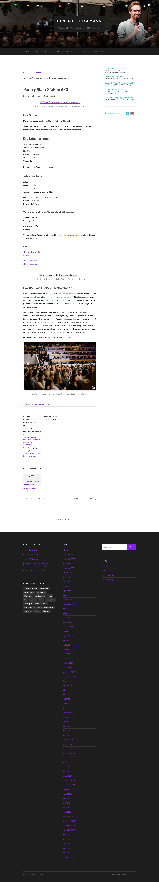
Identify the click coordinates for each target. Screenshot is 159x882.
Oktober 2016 (68, 789)
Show (37, 604)
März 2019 (67, 703)
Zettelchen (28, 611)
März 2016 (67, 812)
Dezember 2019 (69, 672)
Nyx (25, 600)
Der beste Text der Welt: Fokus (34, 570)
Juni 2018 (66, 731)
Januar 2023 (67, 600)
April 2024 (67, 582)
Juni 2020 (66, 654)
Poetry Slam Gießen (32, 252)
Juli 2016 (66, 798)
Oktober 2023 (68, 586)
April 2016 (67, 807)
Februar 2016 (68, 816)
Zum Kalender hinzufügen (37, 404)
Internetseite (41, 592)
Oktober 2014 (68, 857)
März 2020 (67, 658)
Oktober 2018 (68, 717)
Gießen (25, 437)
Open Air (33, 600)
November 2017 (69, 753)
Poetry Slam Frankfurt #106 (35, 499)
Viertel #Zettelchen (30, 559)
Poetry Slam (27, 439)
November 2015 (69, 825)
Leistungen (70, 52)
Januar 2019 (67, 708)
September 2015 (69, 830)
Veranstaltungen (41, 52)
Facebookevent (31, 264)
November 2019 (69, 676)
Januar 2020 (67, 667)
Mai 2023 (66, 595)
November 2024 (69, 568)
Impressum (98, 52)
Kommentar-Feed (108, 575)
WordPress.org (107, 580)
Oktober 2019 (68, 681)
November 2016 (69, 785)
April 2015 (67, 844)
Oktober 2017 (68, 758)
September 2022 (69, 604)
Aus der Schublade (30, 550)
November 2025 (69, 559)
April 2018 (67, 735)
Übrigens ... (46, 611)
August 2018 (67, 722)
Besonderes (44, 588)
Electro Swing (29, 592)
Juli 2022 (66, 609)
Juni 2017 (66, 762)
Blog (27, 52)
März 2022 (67, 622)
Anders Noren (125, 875)
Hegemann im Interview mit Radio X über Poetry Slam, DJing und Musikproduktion (38, 564)
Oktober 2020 (68, 649)
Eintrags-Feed (107, 571)
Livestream (28, 596)
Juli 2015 (66, 834)
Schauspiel (28, 604)
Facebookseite (30, 260)
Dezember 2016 (69, 780)
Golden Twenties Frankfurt (84, 499)
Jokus (26, 255)
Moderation (33, 437)
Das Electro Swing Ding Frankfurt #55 (119, 98)
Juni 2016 (66, 803)
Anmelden (105, 566)
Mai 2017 (66, 767)
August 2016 (67, 794)
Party (41, 600)
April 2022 (67, 618)
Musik (57, 52)
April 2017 (67, 771)
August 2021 (67, 640)
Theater (44, 604)
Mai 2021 (66, 645)
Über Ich (84, 52)
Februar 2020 (68, 663)
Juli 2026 (66, 550)
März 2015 (67, 848)
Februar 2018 (68, 740)
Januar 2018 (67, 744)
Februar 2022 (68, 627)
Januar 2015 (67, 853)
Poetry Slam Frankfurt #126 (115, 68)
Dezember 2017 (69, 749)
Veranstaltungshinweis (45, 607)
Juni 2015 (66, 839)
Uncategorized (29, 607)
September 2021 (69, 636)
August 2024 (67, 572)
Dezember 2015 (69, 821)
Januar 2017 (67, 776)
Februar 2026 (68, 554)
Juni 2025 (66, 563)
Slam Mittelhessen (29, 456)
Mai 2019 (66, 699)
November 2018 (69, 713)
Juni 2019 (66, 694)
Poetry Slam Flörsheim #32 (115, 89)
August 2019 (67, 685)
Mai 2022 (66, 613)
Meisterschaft (40, 596)
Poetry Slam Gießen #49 (114, 77)
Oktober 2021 (68, 631)
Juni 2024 (66, 577)
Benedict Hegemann (79, 21)
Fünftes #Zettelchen (30, 554)
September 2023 (69, 591)
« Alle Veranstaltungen (32, 72)
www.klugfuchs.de (74, 235)
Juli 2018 (66, 726)
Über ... (37, 611)
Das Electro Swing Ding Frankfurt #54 (119, 83)
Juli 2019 (66, 690)
